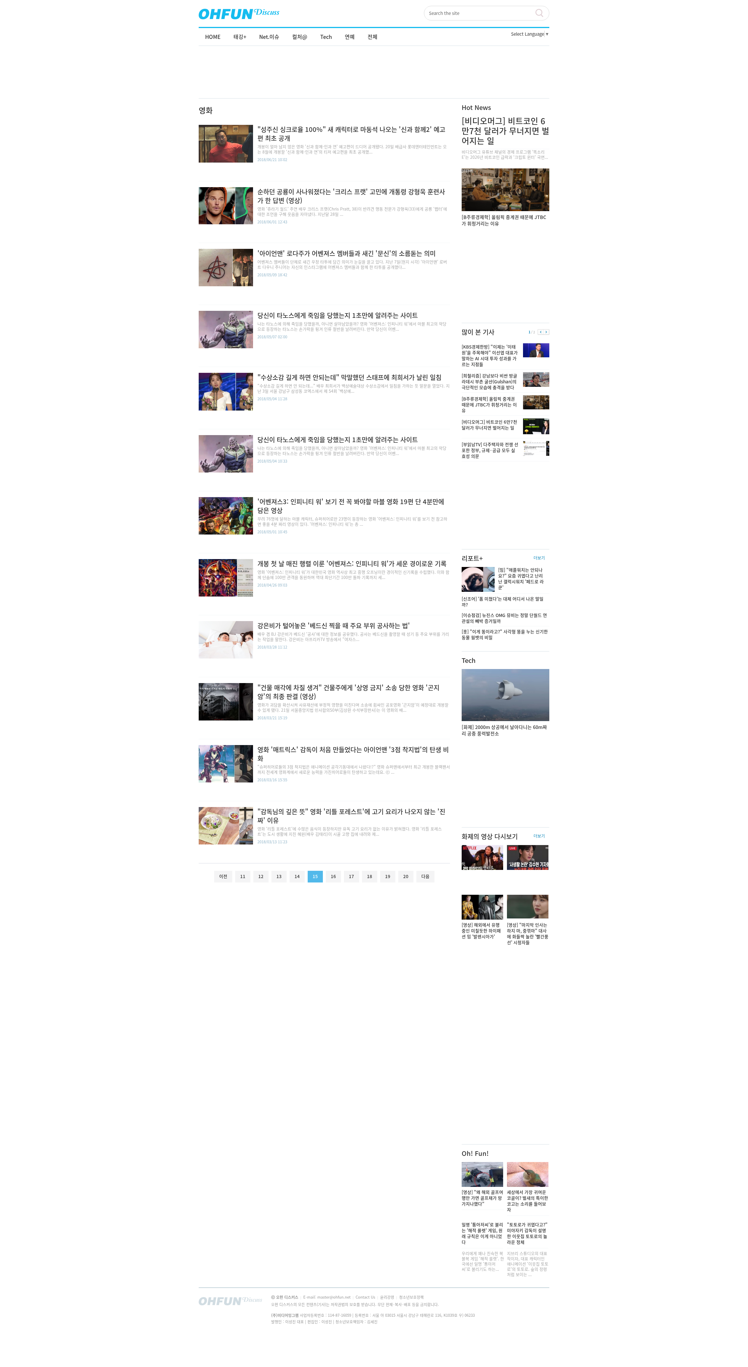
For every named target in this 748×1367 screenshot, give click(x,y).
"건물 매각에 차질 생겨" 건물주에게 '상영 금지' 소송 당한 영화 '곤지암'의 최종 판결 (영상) (348, 691)
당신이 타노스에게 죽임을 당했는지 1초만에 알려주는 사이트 (337, 315)
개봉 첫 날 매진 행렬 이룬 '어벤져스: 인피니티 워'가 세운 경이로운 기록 (351, 563)
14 (297, 876)
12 (261, 876)
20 (405, 876)
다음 (546, 332)
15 (315, 876)
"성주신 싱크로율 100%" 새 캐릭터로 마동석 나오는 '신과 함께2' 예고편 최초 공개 (351, 133)
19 (387, 876)
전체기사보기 (537, 1302)
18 (369, 876)
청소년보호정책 (411, 1297)
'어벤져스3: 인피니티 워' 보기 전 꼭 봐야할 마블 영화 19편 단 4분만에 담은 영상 (350, 506)
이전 (541, 332)
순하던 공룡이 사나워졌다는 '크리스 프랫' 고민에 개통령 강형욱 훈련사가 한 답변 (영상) (351, 196)
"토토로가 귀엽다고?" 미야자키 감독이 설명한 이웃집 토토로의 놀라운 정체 (527, 1233)
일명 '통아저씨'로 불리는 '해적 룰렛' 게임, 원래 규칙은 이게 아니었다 (482, 1233)
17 (351, 876)
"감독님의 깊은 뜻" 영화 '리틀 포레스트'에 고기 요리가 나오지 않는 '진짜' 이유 (351, 815)
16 (333, 876)
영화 (206, 110)
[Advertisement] (374, 78)
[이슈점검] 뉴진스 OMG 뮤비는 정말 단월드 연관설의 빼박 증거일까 (504, 618)
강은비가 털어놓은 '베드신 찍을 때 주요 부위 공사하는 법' (333, 625)
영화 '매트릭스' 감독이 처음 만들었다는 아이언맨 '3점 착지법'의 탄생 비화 (353, 753)
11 (242, 876)
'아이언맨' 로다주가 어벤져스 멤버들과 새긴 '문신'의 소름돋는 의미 (346, 253)
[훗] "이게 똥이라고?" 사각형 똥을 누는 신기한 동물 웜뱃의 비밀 (505, 634)
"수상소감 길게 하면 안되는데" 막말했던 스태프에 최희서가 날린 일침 (349, 377)
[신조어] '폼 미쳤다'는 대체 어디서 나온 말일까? (502, 602)
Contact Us (366, 1297)
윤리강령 (387, 1297)
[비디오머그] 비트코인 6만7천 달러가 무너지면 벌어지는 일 (505, 131)
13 (279, 876)
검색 (542, 13)
